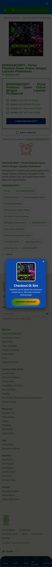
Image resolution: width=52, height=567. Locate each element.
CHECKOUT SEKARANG (26, 302)
